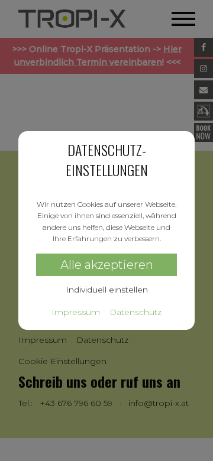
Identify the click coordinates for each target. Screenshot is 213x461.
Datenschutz (135, 312)
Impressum (75, 312)
